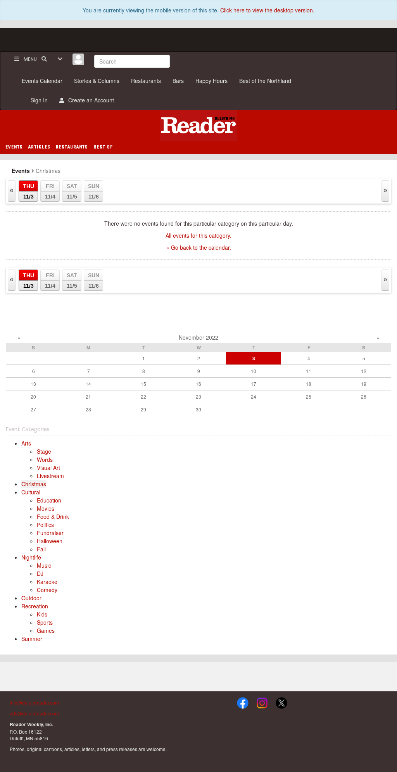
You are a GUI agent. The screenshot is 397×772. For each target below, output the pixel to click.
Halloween (49, 541)
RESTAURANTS (72, 147)
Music (44, 565)
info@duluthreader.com (34, 702)
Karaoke (47, 581)
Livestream (50, 476)
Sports (45, 622)
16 (198, 383)
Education (49, 500)
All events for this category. (198, 235)
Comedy (47, 590)
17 (253, 383)
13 (33, 383)
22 (143, 396)
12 (363, 371)
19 (363, 383)
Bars (178, 81)
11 (308, 371)
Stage (44, 451)
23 (198, 396)
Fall (41, 549)
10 (253, 371)
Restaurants (146, 81)
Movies (45, 508)
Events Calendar (42, 81)
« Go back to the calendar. (198, 247)
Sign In (38, 100)
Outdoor (31, 598)
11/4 (50, 191)
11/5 (72, 191)
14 (88, 383)
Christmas (33, 484)
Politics (45, 524)
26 (363, 396)
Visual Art (48, 467)
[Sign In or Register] (78, 59)
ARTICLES (39, 147)
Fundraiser (50, 533)
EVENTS (14, 147)
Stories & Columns (96, 81)
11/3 (28, 191)
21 (88, 396)
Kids (42, 614)
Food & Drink (53, 516)
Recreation (34, 606)
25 (308, 396)
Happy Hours (211, 81)
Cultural (30, 492)
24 (253, 396)
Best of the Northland (265, 81)
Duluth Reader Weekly (198, 125)
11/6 (93, 191)
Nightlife (31, 557)
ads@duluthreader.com (34, 713)
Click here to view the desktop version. (267, 10)
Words (45, 459)
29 (143, 409)
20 (33, 396)
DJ (40, 573)
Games (46, 630)
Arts (26, 443)
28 (88, 409)
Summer (31, 638)
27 (33, 409)
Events (21, 170)
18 (308, 383)
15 (143, 383)
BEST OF (103, 147)
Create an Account (89, 100)
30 (198, 409)
